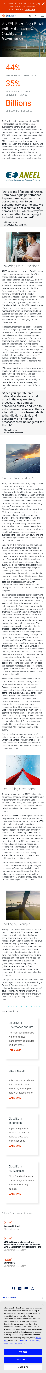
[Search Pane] (36, 15)
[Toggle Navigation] (42, 15)
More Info (23, 1367)
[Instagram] (32, 1288)
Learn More (30, 9)
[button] (22, 1040)
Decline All (23, 1360)
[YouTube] (26, 1288)
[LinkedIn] (19, 1288)
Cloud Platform (9, 1297)
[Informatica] (9, 16)
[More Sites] (30, 15)
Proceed (23, 1352)
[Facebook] (13, 1288)
